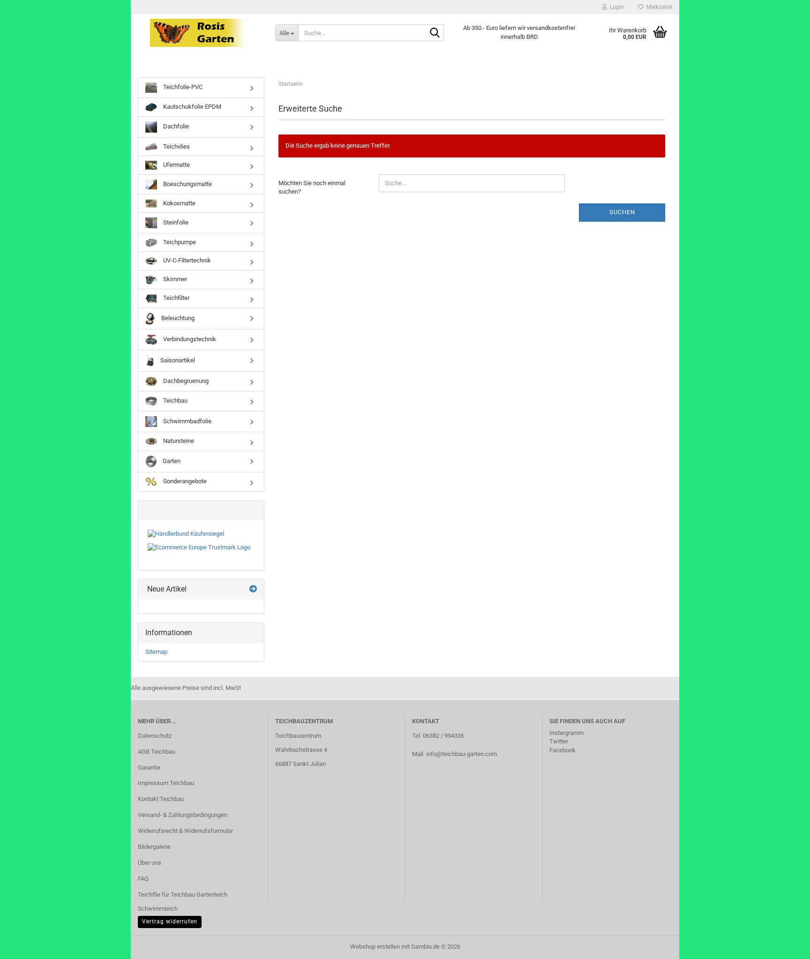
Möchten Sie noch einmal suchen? (311, 187)
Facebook (562, 750)
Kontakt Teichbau (161, 798)
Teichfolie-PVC (182, 86)
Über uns (149, 862)
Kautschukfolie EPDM (191, 106)
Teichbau (175, 400)
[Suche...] (435, 33)
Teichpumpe (179, 242)
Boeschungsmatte (187, 183)
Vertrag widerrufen (169, 921)
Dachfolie (175, 126)
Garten (170, 461)
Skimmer (174, 279)
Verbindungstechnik (189, 339)
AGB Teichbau (156, 751)
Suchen (622, 212)
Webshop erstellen (375, 946)
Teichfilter (175, 297)
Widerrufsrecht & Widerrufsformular (185, 830)
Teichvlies (176, 146)
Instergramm (566, 732)
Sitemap (156, 651)
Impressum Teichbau (166, 783)
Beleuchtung (177, 318)
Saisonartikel (177, 360)
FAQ (143, 878)
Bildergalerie (154, 846)
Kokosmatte (178, 203)
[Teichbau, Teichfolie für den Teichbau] (199, 33)
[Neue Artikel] (253, 589)
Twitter (558, 741)
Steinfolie (175, 222)
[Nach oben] (784, 945)
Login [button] (615, 7)
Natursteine (178, 440)
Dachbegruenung (185, 380)
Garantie (149, 767)
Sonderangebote (184, 481)
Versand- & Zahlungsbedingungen (182, 814)
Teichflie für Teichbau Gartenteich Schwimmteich (182, 901)
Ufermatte (176, 164)
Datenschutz (155, 735)
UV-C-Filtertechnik (186, 260)
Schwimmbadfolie (186, 421)
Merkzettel (658, 7)
